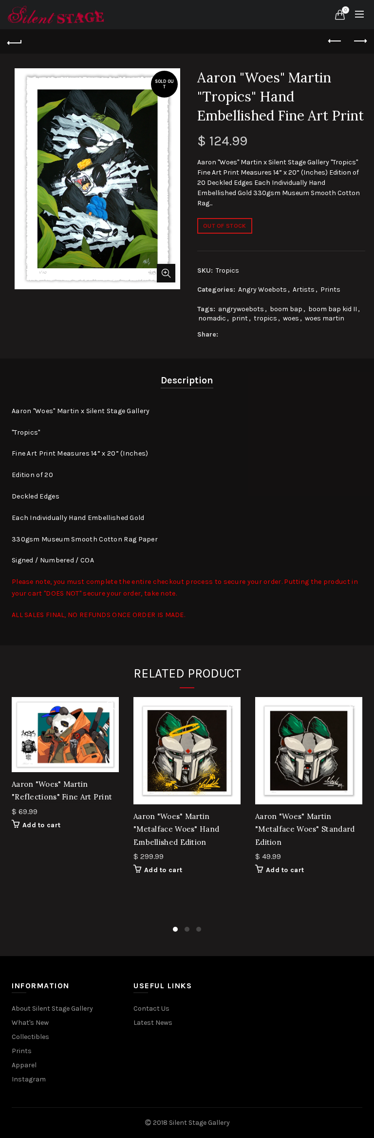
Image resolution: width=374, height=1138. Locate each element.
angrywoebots (241, 309)
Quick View (110, 705)
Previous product (335, 41)
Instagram (29, 1079)
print (240, 318)
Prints (330, 289)
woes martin (324, 318)
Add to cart (41, 825)
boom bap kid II (332, 309)
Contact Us (151, 1008)
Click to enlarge (166, 273)
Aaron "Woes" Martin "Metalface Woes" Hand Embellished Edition (176, 829)
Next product (359, 41)
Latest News (152, 1022)
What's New (30, 1022)
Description (187, 380)
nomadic (212, 318)
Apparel (24, 1065)
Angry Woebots (262, 289)
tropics (265, 318)
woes (291, 318)
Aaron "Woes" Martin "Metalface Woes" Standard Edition (305, 829)
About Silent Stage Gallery (52, 1008)
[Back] (14, 41)
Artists (304, 289)
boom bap (286, 309)
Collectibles (30, 1037)
